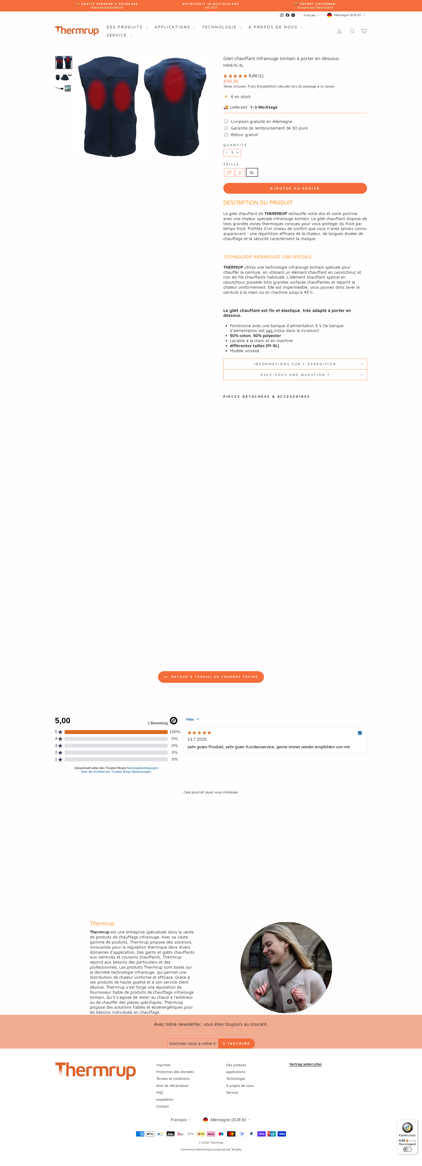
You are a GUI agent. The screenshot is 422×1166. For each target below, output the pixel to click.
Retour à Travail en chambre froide (214, 676)
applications (173, 27)
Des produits (126, 27)
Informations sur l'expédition (295, 364)
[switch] (407, 1149)
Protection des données (175, 1071)
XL (252, 172)
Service (118, 35)
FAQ (159, 1092)
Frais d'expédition (262, 86)
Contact (162, 1106)
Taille (231, 164)
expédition (164, 1099)
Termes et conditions (172, 1078)
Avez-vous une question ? (295, 375)
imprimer (163, 1065)
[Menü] (415, 1122)
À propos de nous (274, 27)
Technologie (220, 27)
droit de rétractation (172, 1085)
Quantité (235, 145)
